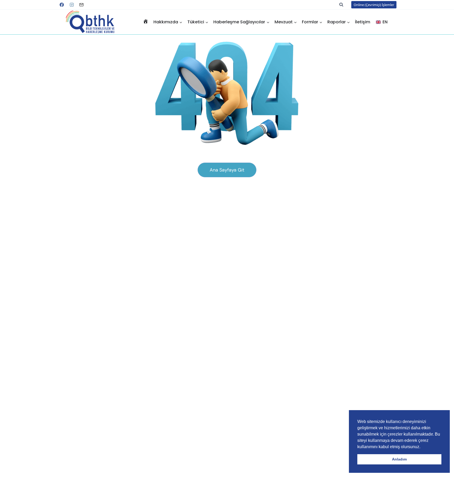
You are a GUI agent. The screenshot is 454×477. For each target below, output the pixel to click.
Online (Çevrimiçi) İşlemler (374, 4)
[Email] (81, 5)
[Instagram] (72, 5)
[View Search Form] (344, 5)
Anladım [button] (399, 459)
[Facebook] (62, 5)
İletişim (362, 22)
